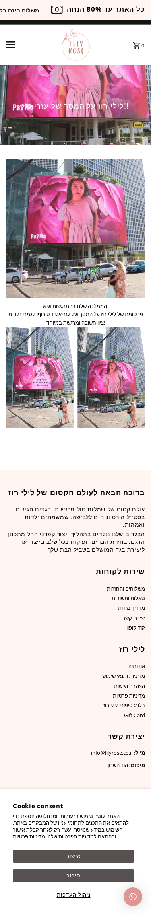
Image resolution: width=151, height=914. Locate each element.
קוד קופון (135, 627)
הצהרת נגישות (129, 686)
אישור (73, 856)
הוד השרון (118, 765)
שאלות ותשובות (128, 598)
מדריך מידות (131, 607)
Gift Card (134, 715)
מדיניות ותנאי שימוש (123, 675)
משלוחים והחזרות (126, 588)
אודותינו (136, 666)
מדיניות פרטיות (29, 836)
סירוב (73, 875)
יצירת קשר (133, 618)
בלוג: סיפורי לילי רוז (124, 705)
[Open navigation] (30, 45)
